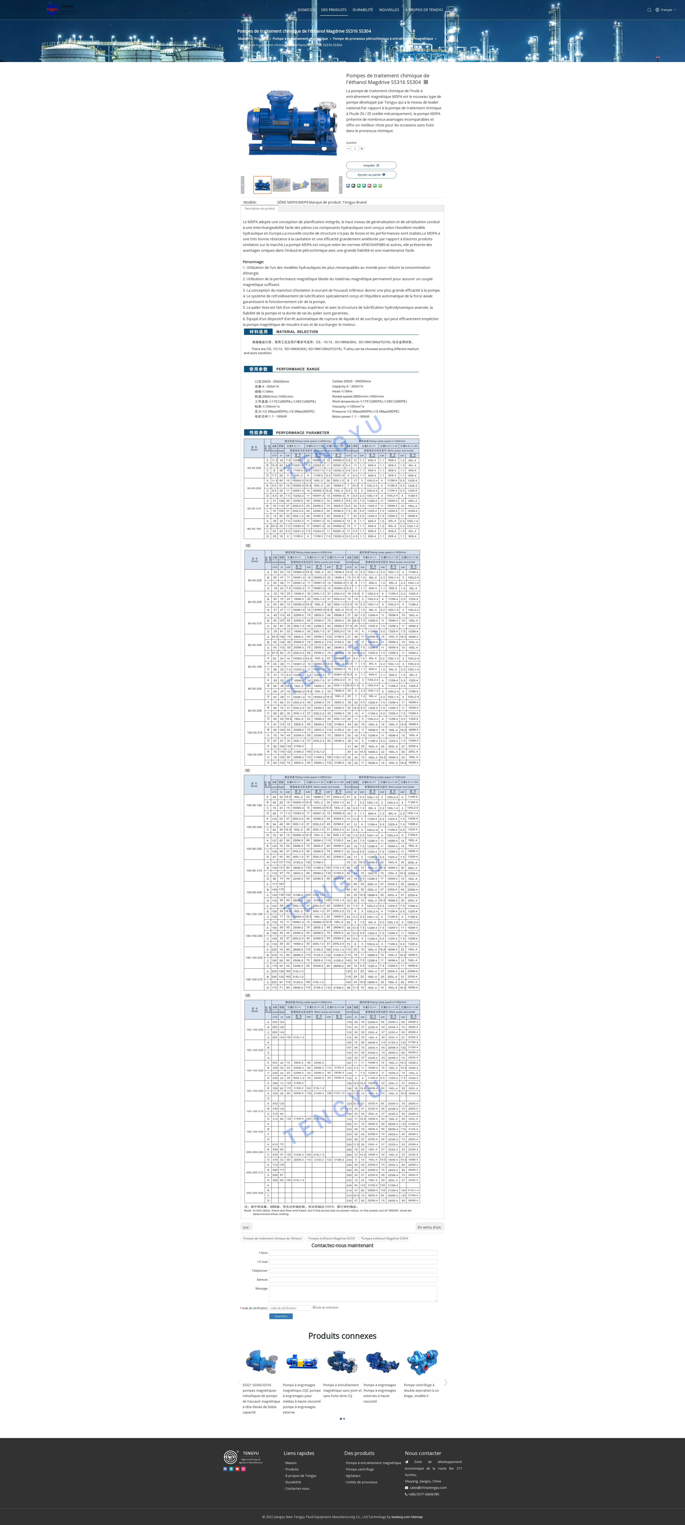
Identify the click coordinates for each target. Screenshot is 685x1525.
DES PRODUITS (333, 9)
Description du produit (260, 208)
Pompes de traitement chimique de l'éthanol (272, 1238)
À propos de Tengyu (300, 1475)
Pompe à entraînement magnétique (373, 1463)
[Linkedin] (231, 1469)
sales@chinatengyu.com (428, 1487)
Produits (292, 1469)
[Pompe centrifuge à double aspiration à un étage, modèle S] (423, 1362)
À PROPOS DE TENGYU (424, 9)
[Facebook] (225, 1469)
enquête (369, 165)
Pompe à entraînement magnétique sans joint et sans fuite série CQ (342, 1390)
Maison (290, 1463)
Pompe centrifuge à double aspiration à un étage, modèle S (421, 1390)
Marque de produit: (325, 202)
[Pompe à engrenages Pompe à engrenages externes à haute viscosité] (383, 1362)
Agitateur (353, 1475)
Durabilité (293, 1482)
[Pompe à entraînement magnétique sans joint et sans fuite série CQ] (342, 1362)
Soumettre (281, 1316)
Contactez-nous (297, 1488)
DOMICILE (306, 9)
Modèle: (250, 202)
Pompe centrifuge (360, 1469)
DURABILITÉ (363, 9)
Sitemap (417, 1517)
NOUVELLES (389, 9)
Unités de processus (361, 1482)
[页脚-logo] (243, 1457)
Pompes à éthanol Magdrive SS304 (384, 1238)
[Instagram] (243, 1469)
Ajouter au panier (369, 175)
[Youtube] (237, 1469)
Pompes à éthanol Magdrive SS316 (331, 1238)
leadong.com (401, 1517)
